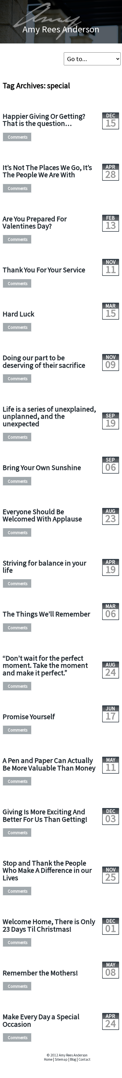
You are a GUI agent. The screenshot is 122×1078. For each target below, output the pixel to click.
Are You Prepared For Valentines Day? (35, 222)
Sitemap (61, 1059)
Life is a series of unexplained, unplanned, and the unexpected (49, 416)
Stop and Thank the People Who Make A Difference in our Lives (47, 870)
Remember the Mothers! (40, 972)
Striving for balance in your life (44, 566)
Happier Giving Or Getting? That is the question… (44, 119)
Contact (84, 1059)
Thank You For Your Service (44, 269)
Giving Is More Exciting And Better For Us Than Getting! (45, 815)
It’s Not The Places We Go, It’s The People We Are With (47, 171)
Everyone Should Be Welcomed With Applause (42, 515)
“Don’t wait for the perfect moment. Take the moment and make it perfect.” (45, 665)
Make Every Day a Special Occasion (41, 1020)
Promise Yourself (29, 716)
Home (48, 1059)
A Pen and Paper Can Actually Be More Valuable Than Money (49, 764)
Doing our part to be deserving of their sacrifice (44, 361)
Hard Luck (18, 313)
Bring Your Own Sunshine (42, 467)
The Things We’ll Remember (46, 613)
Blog (73, 1059)
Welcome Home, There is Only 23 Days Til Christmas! (49, 925)
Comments (17, 137)
